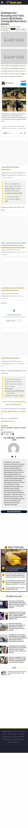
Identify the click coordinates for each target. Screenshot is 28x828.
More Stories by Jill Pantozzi (14, 511)
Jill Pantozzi (5, 26)
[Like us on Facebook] (5, 434)
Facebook (4, 411)
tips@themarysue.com (8, 421)
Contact (17, 742)
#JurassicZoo (9, 388)
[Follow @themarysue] (2, 434)
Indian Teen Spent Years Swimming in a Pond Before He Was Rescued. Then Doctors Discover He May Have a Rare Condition (17, 627)
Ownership (10, 742)
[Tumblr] (10, 434)
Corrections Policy (7, 739)
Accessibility (21, 734)
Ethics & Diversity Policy (18, 736)
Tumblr (10, 411)
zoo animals (23, 427)
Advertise (22, 731)
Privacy (4, 734)
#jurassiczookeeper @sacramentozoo (10, 358)
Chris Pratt (3, 427)
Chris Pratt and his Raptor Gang (13, 68)
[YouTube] (13, 434)
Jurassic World (9, 427)
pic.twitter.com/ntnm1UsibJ (13, 193)
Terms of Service (12, 734)
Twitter (23, 408)
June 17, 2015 (19, 395)
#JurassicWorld (10, 188)
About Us (16, 731)
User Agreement (7, 736)
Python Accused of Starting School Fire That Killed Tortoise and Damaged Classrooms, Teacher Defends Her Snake (15, 568)
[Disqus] (14, 700)
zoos (2, 429)
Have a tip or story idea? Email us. (17, 671)
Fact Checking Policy (18, 739)
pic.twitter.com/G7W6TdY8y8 (14, 391)
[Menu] (2, 2)
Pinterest (16, 411)
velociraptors (16, 427)
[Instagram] (8, 434)
